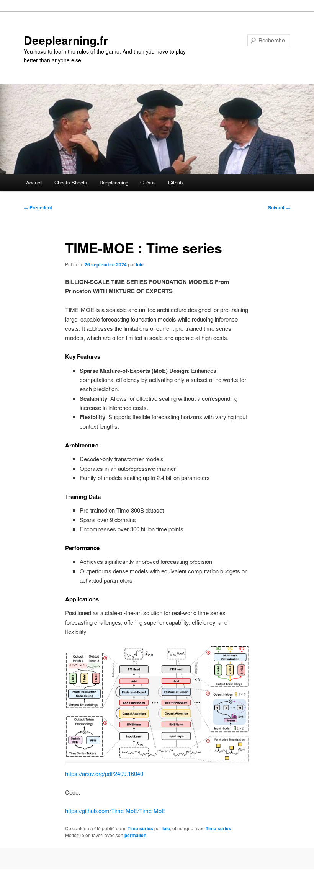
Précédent (38, 207)
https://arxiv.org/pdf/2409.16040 (104, 773)
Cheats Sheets (70, 182)
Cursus (148, 182)
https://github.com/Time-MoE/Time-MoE (115, 811)
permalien (135, 835)
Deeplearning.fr (66, 40)
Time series (140, 828)
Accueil (34, 182)
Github (175, 182)
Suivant (279, 207)
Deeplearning (114, 182)
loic (140, 264)
